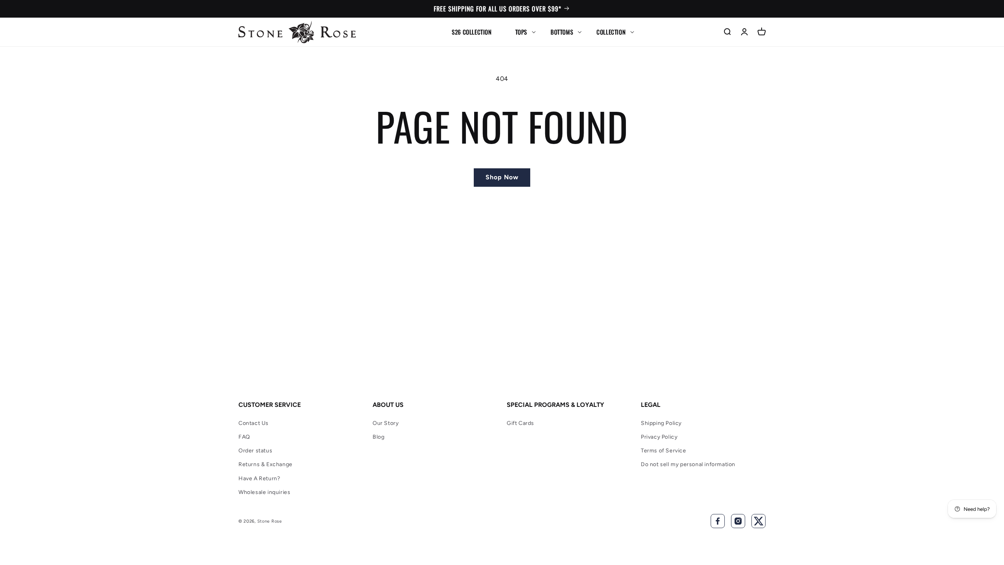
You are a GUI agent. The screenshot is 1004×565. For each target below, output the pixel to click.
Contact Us (253, 423)
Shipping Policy (661, 423)
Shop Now (502, 177)
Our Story (385, 423)
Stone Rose (269, 521)
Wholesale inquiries (264, 492)
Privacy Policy (659, 437)
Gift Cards (520, 423)
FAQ (244, 437)
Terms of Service (663, 450)
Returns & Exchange (265, 464)
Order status (255, 450)
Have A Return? (259, 478)
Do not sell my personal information (688, 464)
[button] (521, 31)
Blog (378, 437)
